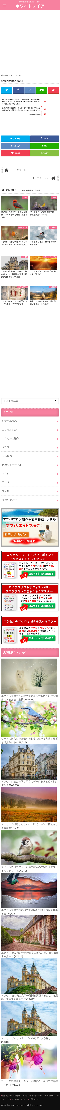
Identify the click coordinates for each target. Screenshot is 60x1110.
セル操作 (7, 455)
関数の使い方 (9, 499)
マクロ (5, 473)
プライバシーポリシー (19, 1099)
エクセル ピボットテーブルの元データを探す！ (27, 1038)
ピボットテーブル (12, 464)
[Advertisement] (30, 42)
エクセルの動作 (10, 438)
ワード (5, 482)
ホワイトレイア (30, 5)
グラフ (5, 447)
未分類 (5, 490)
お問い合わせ (34, 1099)
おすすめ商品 (9, 420)
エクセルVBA (9, 429)
